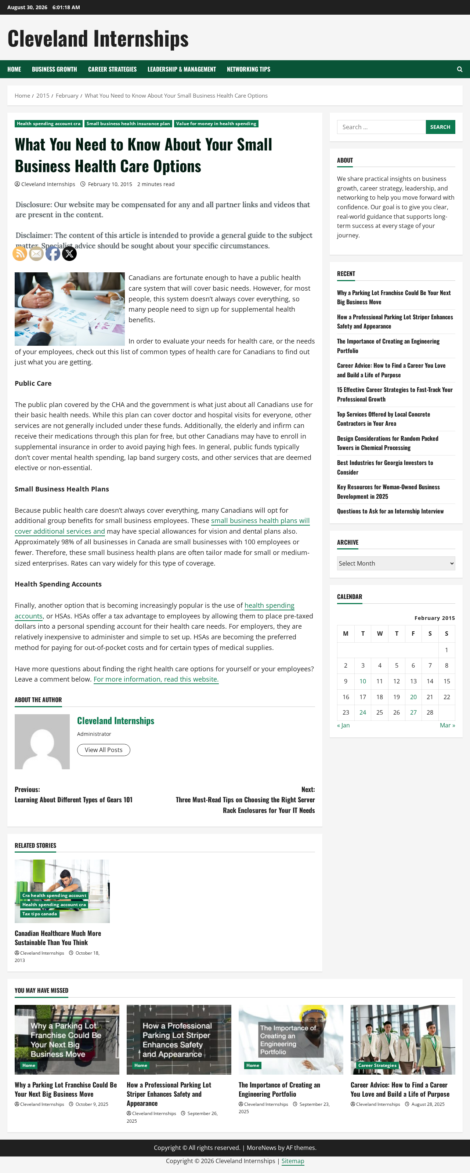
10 (362, 681)
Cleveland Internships (98, 37)
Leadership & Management (182, 69)
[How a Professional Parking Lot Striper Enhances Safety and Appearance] (179, 1040)
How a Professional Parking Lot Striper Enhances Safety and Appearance (169, 1094)
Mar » (447, 725)
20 (413, 697)
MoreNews (261, 1148)
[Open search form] (460, 69)
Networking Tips (248, 69)
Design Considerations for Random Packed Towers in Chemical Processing (387, 443)
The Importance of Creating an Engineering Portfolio (279, 1089)
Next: (245, 799)
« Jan (343, 725)
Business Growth (54, 69)
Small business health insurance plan (128, 123)
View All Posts (104, 750)
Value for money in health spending (216, 123)
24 (362, 712)
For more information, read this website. (156, 679)
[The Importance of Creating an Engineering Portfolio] (291, 1040)
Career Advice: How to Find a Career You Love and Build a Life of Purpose (391, 370)
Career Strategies (112, 69)
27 (413, 712)
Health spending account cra (48, 123)
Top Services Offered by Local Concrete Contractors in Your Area (383, 419)
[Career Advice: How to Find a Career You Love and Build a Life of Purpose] (403, 1040)
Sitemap (293, 1161)
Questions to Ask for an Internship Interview (390, 511)
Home (14, 69)
